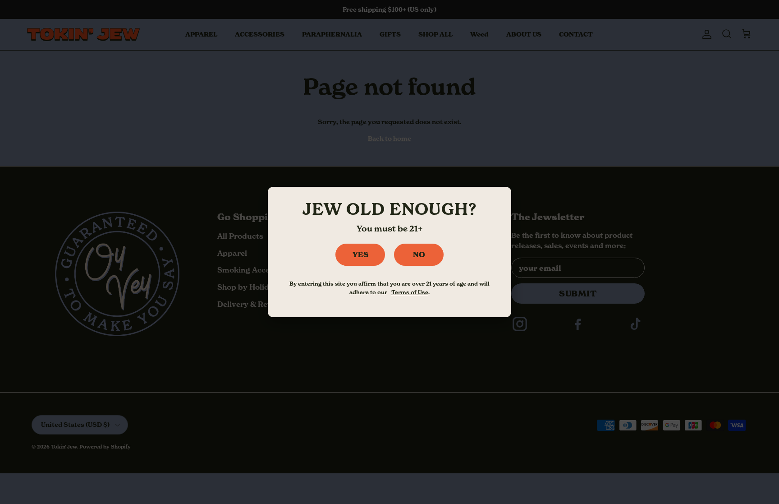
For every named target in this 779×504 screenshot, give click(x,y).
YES (360, 254)
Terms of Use (409, 292)
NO (419, 254)
